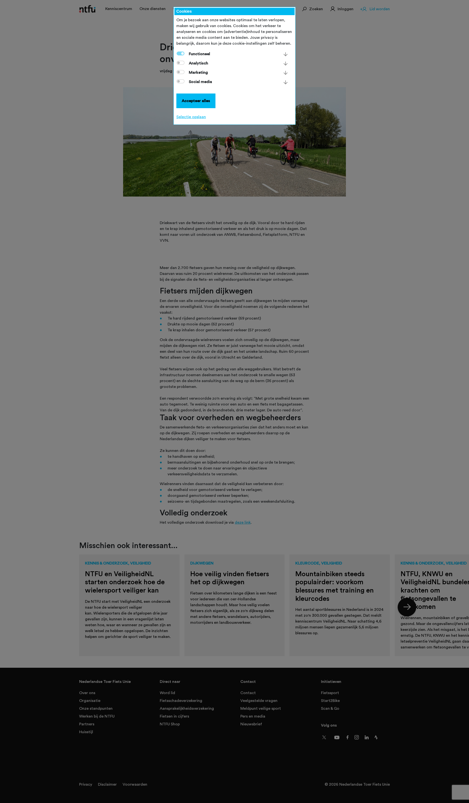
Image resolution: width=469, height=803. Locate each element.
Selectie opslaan (191, 117)
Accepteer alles (196, 101)
